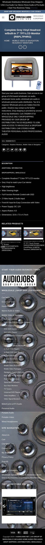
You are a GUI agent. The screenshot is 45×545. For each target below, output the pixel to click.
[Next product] (20, 47)
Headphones (8, 339)
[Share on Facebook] (8, 150)
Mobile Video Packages (12, 369)
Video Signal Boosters (12, 399)
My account (6, 453)
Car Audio (6, 297)
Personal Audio (8, 408)
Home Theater (8, 306)
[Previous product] (25, 47)
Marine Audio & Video (11, 311)
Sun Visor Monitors (11, 385)
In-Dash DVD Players (11, 349)
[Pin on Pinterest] (20, 150)
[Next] (43, 246)
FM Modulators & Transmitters (15, 336)
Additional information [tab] (12, 168)
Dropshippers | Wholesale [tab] (13, 173)
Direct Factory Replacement (14, 326)
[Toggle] (41, 297)
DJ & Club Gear (8, 302)
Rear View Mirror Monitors (13, 376)
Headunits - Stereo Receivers (14, 345)
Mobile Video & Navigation (25, 41)
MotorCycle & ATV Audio (12, 404)
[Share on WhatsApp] (4, 150)
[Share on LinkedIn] (25, 150)
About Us (5, 435)
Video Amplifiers (10, 395)
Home (7, 41)
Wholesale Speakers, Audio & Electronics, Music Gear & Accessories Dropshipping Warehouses (22, 476)
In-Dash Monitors (10, 355)
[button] (3, 17)
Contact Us (6, 448)
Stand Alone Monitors (12, 382)
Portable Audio (8, 413)
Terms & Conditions (10, 470)
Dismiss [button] (34, 8)
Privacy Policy (7, 457)
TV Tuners (8, 389)
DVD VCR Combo (10, 329)
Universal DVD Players (12, 392)
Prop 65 (5, 462)
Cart (3, 439)
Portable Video (8, 417)
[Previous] (1, 246)
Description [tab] (7, 163)
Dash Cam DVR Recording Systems (17, 322)
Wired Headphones (10, 422)
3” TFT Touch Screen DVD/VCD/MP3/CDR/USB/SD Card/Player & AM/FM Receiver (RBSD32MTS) (34, 246)
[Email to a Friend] (16, 150)
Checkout (6, 444)
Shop (4, 466)
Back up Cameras (10, 319)
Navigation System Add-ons (14, 372)
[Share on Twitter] (12, 150)
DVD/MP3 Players (10, 332)
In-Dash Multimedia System (14, 359)
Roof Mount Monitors (11, 379)
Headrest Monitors (22, 43)
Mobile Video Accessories (13, 365)
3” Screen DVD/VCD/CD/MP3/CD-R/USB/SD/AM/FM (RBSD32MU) (10, 247)
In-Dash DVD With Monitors (14, 352)
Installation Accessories (12, 362)
